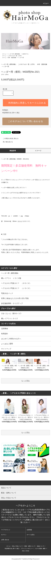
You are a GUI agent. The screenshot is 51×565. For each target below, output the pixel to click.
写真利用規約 (16, 250)
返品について (40, 546)
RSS (23, 551)
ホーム (4, 54)
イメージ (38, 150)
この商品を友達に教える (11, 138)
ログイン (3, 534)
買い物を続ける (8, 142)
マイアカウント (5, 529)
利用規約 (5, 110)
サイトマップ (6, 349)
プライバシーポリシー (27, 548)
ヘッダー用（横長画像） (14, 54)
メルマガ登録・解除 (40, 548)
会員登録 (29, 529)
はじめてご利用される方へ (11, 339)
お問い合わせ (5, 539)
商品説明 (13, 150)
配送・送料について (30, 546)
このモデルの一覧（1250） (15, 55)
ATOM (27, 551)
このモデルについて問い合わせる (25, 121)
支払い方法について (17, 546)
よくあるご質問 (7, 344)
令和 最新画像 (12, 57)
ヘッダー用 (21, 57)
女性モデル (25, 54)
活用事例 (4, 329)
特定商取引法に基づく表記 (10, 113)
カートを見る (31, 534)
